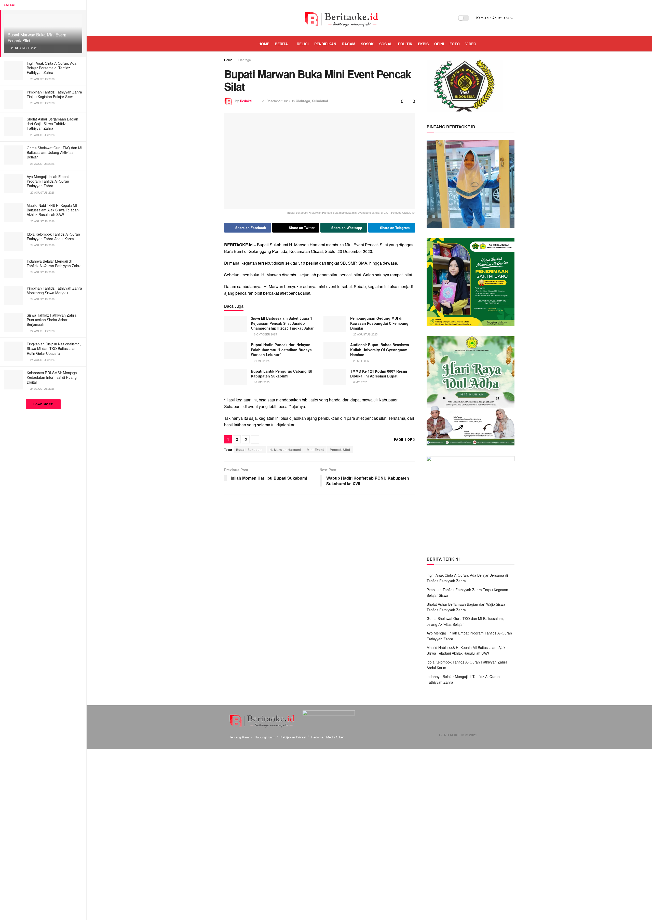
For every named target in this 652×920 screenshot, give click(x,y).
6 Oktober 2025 (265, 334)
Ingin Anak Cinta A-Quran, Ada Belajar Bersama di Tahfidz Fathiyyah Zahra (51, 68)
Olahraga (244, 60)
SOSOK (367, 43)
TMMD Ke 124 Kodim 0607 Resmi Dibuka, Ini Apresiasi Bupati (378, 374)
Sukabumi (320, 100)
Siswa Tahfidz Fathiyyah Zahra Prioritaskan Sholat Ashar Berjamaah (51, 320)
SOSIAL (385, 43)
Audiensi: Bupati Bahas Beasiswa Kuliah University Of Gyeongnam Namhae (379, 349)
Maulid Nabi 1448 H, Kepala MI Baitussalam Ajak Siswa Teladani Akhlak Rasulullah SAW (53, 210)
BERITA (281, 43)
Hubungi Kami (265, 737)
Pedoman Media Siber (327, 737)
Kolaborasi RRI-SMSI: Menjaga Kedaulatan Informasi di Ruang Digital (52, 377)
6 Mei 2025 (359, 382)
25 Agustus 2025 (364, 334)
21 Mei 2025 (261, 361)
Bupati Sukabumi (250, 449)
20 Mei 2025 (360, 361)
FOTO (455, 43)
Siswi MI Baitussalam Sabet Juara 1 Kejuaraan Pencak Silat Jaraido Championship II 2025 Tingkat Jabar (282, 323)
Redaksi (246, 100)
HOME (264, 43)
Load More (43, 404)
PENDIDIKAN (325, 43)
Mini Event (315, 449)
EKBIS (423, 43)
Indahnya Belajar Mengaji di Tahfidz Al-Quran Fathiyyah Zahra (54, 263)
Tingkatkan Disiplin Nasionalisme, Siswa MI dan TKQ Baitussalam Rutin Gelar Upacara (54, 348)
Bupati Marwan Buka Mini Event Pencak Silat (37, 37)
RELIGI (303, 43)
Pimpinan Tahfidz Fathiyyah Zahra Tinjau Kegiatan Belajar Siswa (54, 94)
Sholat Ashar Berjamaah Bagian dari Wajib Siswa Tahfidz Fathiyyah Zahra (52, 123)
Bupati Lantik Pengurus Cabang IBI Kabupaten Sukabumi (281, 374)
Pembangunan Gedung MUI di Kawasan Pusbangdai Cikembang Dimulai (379, 323)
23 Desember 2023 (276, 100)
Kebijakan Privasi (293, 737)
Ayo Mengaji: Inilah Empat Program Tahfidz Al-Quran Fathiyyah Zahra (48, 181)
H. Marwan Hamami (285, 449)
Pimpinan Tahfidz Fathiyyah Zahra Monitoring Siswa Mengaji (54, 290)
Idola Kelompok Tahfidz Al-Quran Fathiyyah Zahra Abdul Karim (53, 236)
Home (228, 60)
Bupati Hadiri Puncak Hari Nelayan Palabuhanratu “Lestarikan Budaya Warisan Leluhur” (281, 349)
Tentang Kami (239, 737)
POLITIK (405, 43)
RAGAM (348, 43)
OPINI (439, 43)
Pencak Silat (340, 449)
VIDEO (470, 43)
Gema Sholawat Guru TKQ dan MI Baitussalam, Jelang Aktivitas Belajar (54, 152)
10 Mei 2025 (261, 382)
